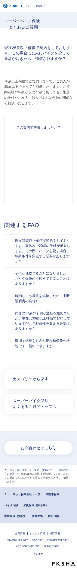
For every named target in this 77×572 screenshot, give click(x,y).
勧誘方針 (37, 539)
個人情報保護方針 (17, 539)
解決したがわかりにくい (38, 157)
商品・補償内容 (43, 469)
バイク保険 (11, 505)
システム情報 (37, 533)
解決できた (38, 141)
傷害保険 (37, 516)
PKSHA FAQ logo (63, 563)
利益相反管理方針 (57, 539)
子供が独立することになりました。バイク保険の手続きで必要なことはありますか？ (42, 278)
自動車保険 (52, 494)
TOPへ (71, 556)
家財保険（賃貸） (15, 516)
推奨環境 (55, 533)
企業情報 (20, 533)
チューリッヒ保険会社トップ (22, 494)
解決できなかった (38, 172)
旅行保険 (53, 516)
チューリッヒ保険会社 (36, 6)
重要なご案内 (51, 546)
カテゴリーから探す (15, 469)
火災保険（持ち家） (35, 505)
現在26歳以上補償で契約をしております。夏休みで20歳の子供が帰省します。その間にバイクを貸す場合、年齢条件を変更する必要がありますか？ (42, 251)
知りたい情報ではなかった (38, 187)
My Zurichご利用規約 (27, 546)
